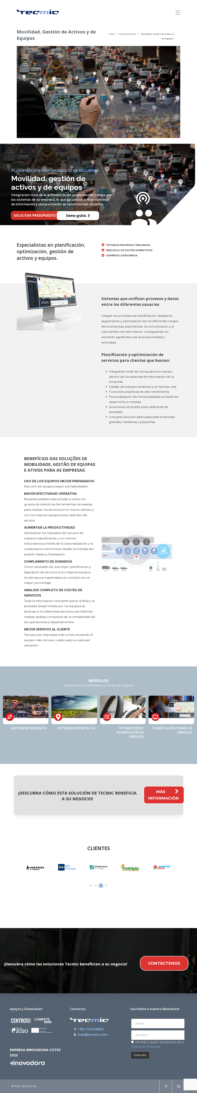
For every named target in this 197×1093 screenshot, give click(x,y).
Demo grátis (77, 215)
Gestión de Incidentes (29, 728)
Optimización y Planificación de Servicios (130, 732)
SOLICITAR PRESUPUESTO (35, 215)
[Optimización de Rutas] (74, 710)
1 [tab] (90, 885)
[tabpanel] (35, 867)
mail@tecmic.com (93, 1034)
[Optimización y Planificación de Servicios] (123, 710)
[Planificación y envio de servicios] (171, 710)
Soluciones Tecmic (127, 34)
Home (112, 34)
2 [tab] (95, 885)
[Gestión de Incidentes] (25, 710)
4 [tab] (106, 885)
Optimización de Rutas (76, 728)
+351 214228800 (91, 1029)
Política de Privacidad (145, 1046)
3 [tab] (101, 885)
